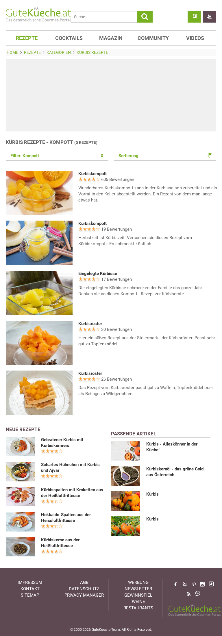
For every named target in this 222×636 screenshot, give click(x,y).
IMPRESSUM (30, 582)
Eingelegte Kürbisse (97, 273)
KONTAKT (30, 588)
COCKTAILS (69, 38)
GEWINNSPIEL (138, 595)
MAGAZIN (111, 38)
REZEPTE (27, 38)
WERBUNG (138, 582)
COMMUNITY (153, 38)
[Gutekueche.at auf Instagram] (202, 584)
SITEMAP (30, 595)
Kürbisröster (90, 323)
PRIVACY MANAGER (84, 595)
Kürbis (152, 494)
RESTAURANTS (138, 608)
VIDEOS (195, 38)
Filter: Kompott (56, 155)
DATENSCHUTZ (84, 588)
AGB (84, 582)
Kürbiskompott (92, 173)
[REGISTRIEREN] (209, 17)
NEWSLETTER (138, 588)
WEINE (138, 601)
